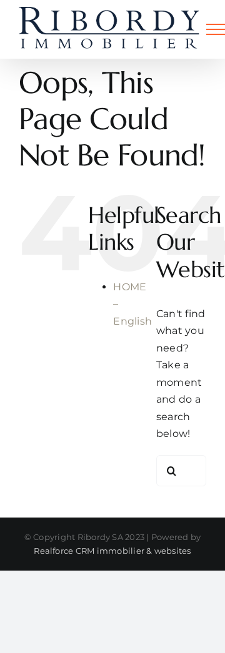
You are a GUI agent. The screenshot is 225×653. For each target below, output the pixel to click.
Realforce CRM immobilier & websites (112, 551)
